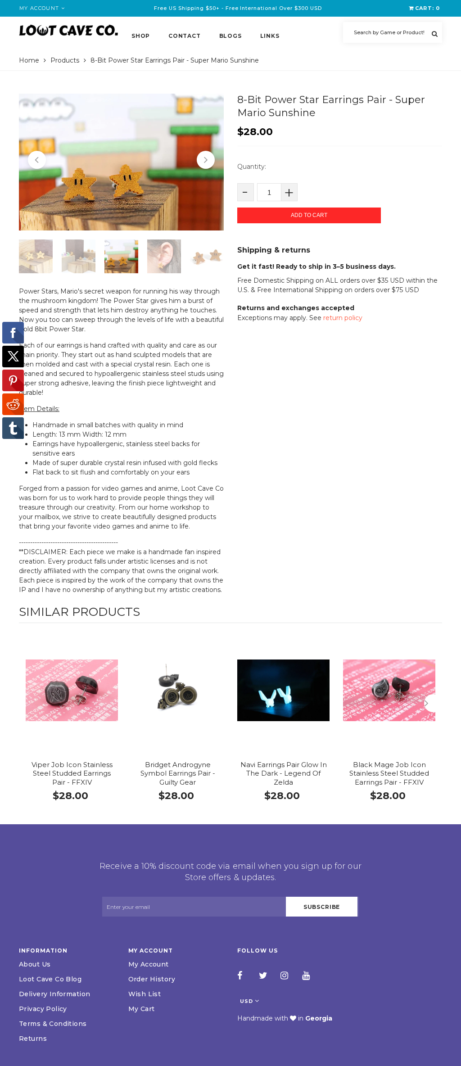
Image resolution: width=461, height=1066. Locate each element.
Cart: (427, 8)
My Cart (141, 1009)
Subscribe (321, 906)
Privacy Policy (43, 1009)
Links (270, 35)
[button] (37, 160)
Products (64, 60)
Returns (33, 1038)
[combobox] (392, 32)
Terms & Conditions (53, 1024)
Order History (151, 979)
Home (29, 60)
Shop (140, 35)
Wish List (144, 994)
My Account (148, 964)
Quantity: (251, 167)
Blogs (230, 35)
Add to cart (309, 215)
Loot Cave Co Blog (50, 979)
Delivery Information (54, 994)
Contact (184, 35)
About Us (34, 964)
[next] (433, 703)
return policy (342, 318)
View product (72, 700)
